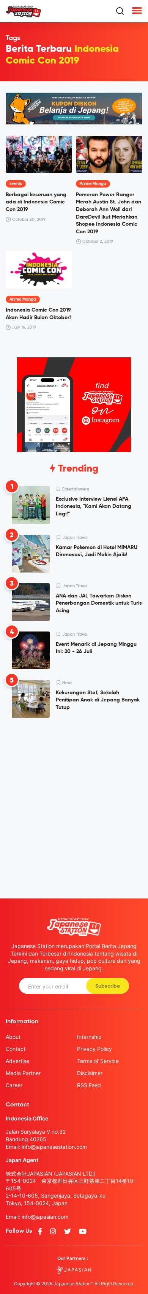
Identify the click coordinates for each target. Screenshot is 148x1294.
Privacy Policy (94, 1049)
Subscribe (107, 986)
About (13, 1036)
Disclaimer (89, 1073)
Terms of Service (98, 1061)
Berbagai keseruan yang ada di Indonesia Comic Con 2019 (36, 202)
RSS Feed (89, 1085)
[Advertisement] (74, 802)
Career (14, 1085)
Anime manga (93, 184)
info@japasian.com (45, 1216)
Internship (89, 1036)
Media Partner (23, 1073)
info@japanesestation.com (54, 1146)
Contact (15, 1049)
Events (15, 184)
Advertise (17, 1061)
